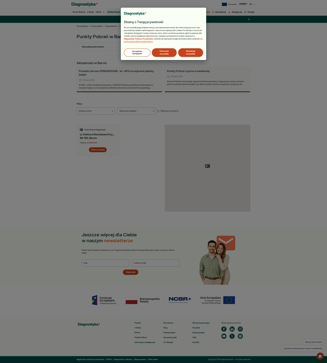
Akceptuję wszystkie (190, 52)
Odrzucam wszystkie (164, 52)
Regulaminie (129, 39)
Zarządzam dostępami (137, 52)
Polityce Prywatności (144, 39)
